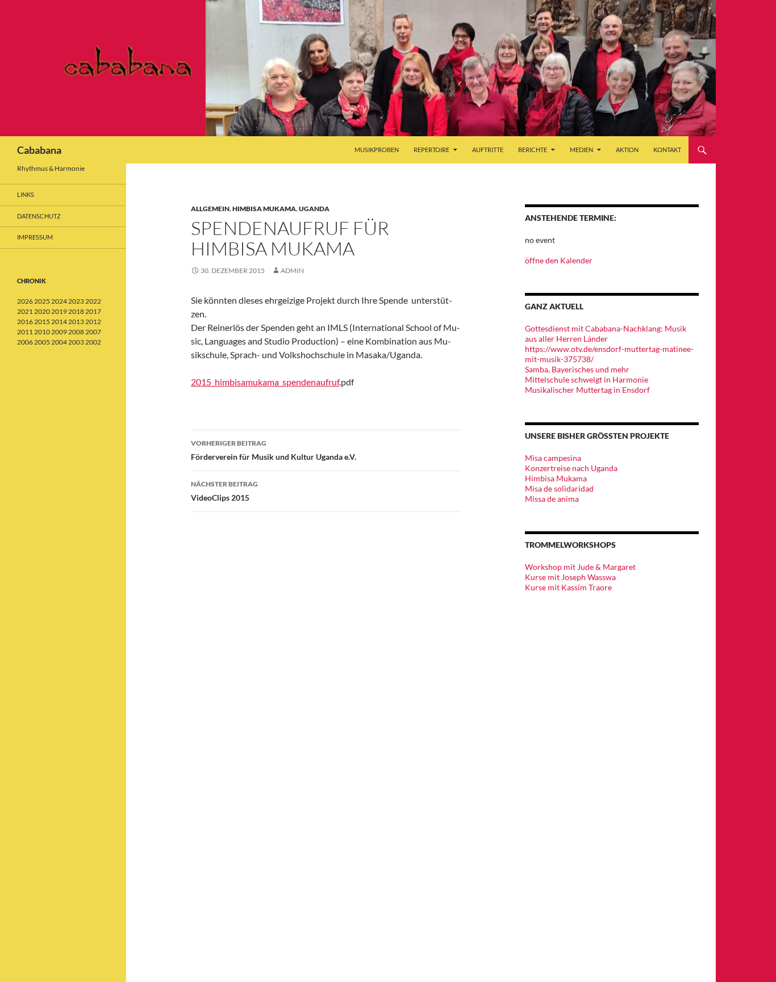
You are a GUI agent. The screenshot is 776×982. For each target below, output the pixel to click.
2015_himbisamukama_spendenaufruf (265, 381)
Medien (581, 149)
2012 (93, 321)
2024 (59, 301)
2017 (93, 311)
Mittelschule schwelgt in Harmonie (586, 379)
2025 (42, 301)
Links (25, 194)
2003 (76, 342)
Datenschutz (39, 216)
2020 (42, 311)
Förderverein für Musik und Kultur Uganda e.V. (273, 450)
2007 (93, 332)
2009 (59, 332)
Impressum (35, 237)
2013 (76, 321)
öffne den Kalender (559, 260)
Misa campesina (553, 458)
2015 (42, 321)
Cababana (39, 150)
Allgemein (210, 208)
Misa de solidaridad (559, 488)
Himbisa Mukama (264, 208)
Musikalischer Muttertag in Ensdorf (587, 390)
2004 (59, 342)
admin (292, 270)
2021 (25, 311)
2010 (42, 332)
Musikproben (376, 149)
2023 (76, 301)
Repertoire (431, 149)
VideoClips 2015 (224, 491)
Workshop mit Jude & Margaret (580, 567)
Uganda (314, 208)
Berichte (532, 149)
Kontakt (667, 149)
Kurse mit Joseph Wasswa (570, 577)
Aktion (627, 149)
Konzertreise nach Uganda (571, 468)
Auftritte (487, 149)
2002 (93, 342)
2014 (59, 321)
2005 (42, 342)
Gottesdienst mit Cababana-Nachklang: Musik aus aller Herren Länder (605, 333)
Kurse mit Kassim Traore (568, 587)
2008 (76, 332)
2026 (25, 301)
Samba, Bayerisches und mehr (577, 369)
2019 (59, 311)
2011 (25, 332)
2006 (25, 342)
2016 (25, 321)
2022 (93, 301)
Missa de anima (552, 498)
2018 (76, 311)
